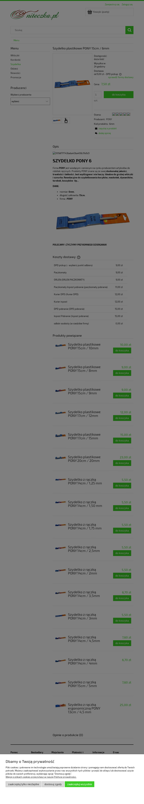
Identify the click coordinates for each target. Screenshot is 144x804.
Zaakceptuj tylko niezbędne (23, 784)
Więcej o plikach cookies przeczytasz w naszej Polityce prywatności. (41, 777)
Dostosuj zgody (53, 784)
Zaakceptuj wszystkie (79, 784)
